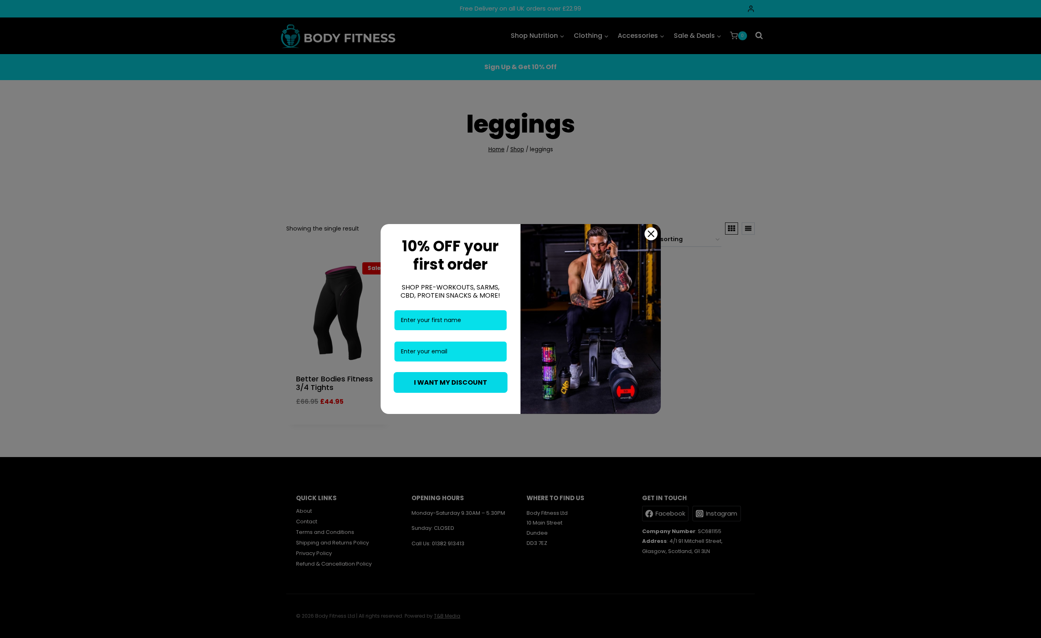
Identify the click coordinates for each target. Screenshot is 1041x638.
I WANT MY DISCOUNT (450, 382)
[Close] (651, 234)
